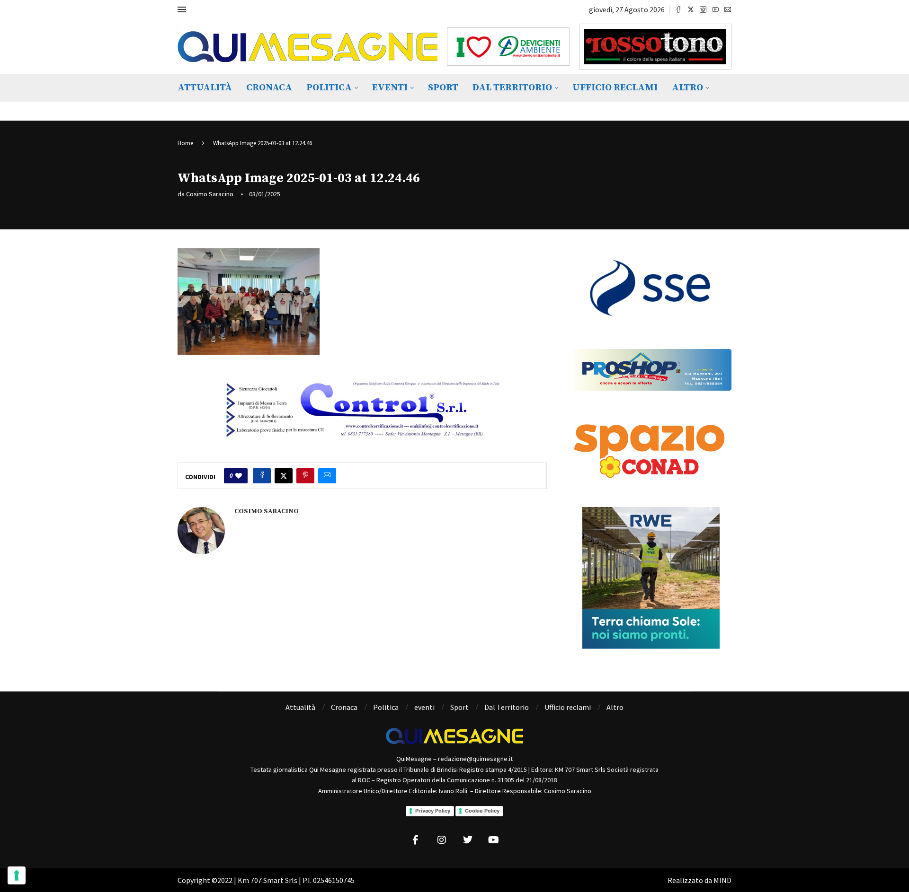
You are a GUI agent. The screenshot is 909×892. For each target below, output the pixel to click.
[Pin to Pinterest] (305, 475)
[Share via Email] (327, 475)
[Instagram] (703, 9)
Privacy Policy (432, 810)
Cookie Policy (482, 810)
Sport (443, 88)
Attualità (205, 88)
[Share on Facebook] (262, 475)
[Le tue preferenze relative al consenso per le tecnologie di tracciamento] (17, 875)
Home (185, 143)
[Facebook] (678, 9)
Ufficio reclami (615, 88)
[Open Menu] (182, 9)
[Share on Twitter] (284, 475)
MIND (722, 880)
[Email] (727, 9)
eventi (390, 88)
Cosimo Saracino (209, 194)
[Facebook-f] (415, 840)
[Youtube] (715, 9)
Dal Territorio (512, 88)
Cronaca (269, 88)
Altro (687, 88)
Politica (329, 88)
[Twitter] (691, 9)
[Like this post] (238, 475)
